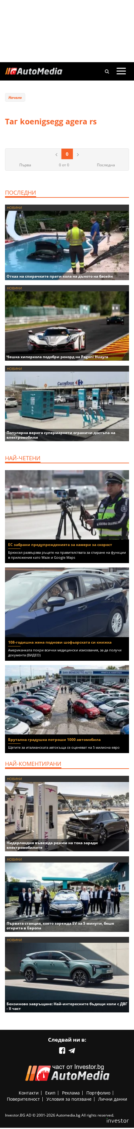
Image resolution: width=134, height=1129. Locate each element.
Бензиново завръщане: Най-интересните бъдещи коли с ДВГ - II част (67, 1006)
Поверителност (23, 1099)
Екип (50, 1093)
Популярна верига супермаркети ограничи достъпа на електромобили (61, 435)
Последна (106, 165)
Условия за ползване (69, 1099)
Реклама (71, 1093)
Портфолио (98, 1093)
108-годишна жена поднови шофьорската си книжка (60, 642)
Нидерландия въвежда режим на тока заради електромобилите (52, 845)
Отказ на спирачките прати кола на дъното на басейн (60, 276)
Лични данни (112, 1099)
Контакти (29, 1093)
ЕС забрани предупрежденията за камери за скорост (60, 544)
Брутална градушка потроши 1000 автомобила (54, 739)
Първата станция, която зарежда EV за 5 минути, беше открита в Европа (60, 926)
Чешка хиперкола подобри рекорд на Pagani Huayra (57, 356)
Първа (25, 165)
